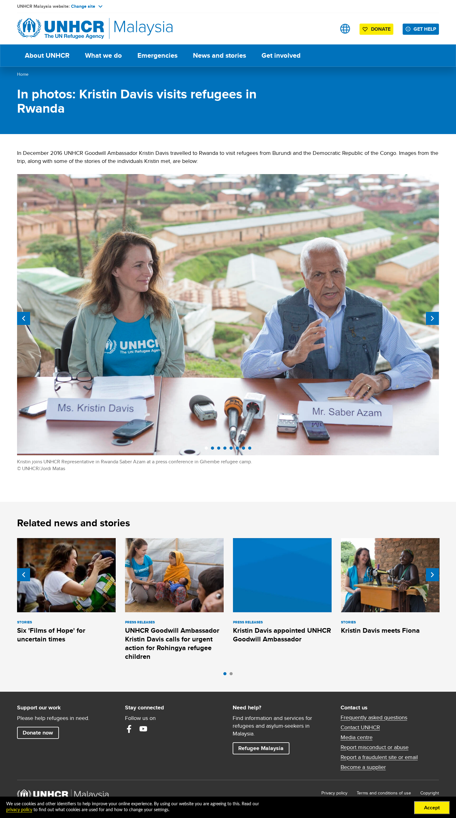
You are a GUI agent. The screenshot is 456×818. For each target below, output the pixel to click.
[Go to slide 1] (226, 675)
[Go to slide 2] (233, 675)
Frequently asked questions (374, 717)
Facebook (129, 729)
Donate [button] (381, 29)
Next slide (432, 318)
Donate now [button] (38, 733)
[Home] (60, 29)
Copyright (429, 793)
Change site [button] (83, 6)
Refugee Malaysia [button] (263, 748)
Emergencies (157, 55)
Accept (432, 807)
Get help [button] (426, 29)
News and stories (219, 55)
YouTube (143, 729)
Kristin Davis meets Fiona (380, 630)
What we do (103, 55)
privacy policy (19, 810)
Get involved (281, 55)
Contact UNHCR (360, 727)
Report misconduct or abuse (375, 747)
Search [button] (325, 29)
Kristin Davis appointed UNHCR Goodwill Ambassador (282, 634)
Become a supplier (363, 767)
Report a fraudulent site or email (379, 757)
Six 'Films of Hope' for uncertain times (51, 634)
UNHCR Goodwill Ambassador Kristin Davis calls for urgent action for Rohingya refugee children (172, 643)
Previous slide (23, 318)
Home (23, 74)
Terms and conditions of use (384, 793)
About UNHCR (47, 55)
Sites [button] (345, 29)
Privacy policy (334, 793)
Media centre (357, 737)
